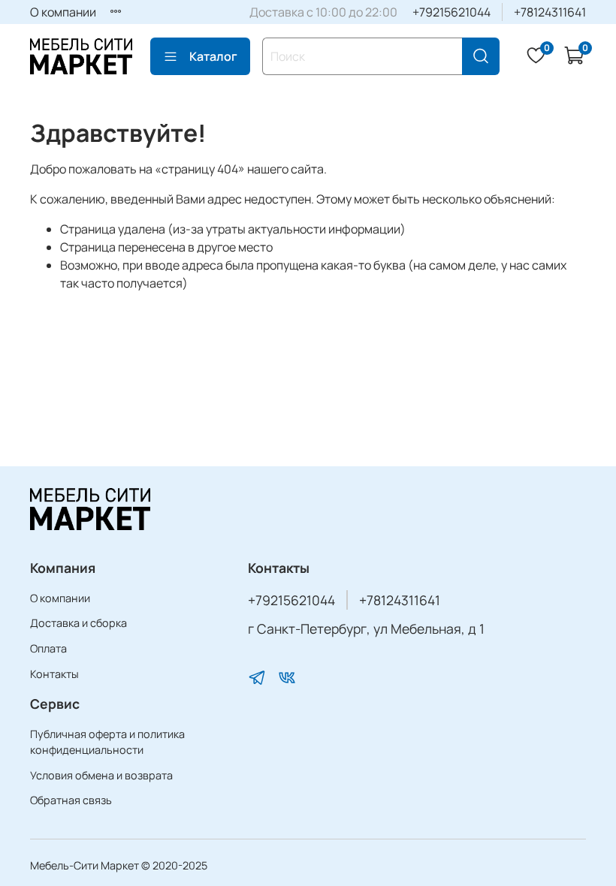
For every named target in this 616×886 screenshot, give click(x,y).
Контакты (54, 674)
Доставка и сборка (78, 623)
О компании (63, 12)
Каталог (213, 56)
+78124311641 (550, 12)
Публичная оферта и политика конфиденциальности (107, 742)
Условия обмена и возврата (101, 775)
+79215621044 (451, 12)
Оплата (48, 648)
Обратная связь (71, 800)
